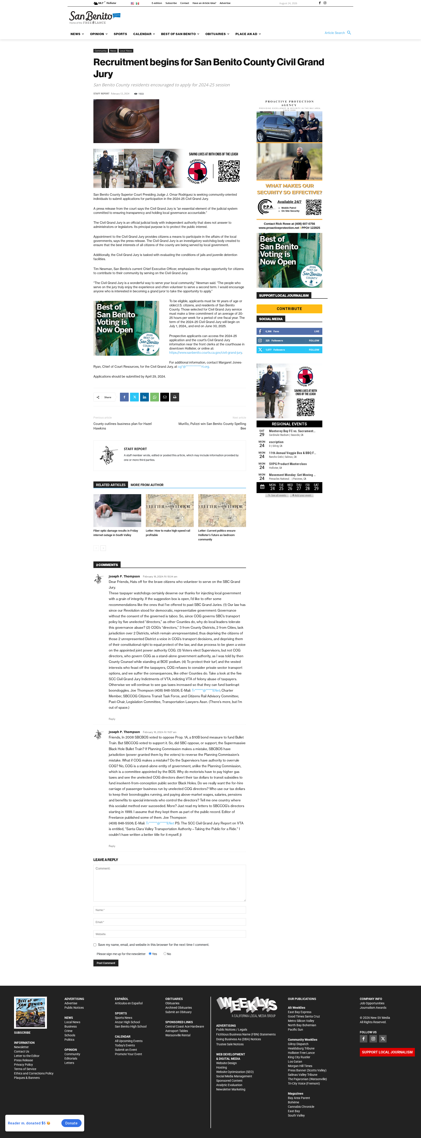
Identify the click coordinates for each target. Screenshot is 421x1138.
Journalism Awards (373, 1007)
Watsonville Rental (177, 1035)
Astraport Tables (176, 1031)
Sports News (123, 1017)
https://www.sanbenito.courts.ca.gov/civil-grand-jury (205, 353)
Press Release (23, 1060)
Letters (69, 1063)
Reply (112, 719)
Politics (69, 1039)
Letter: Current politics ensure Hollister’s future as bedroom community (216, 535)
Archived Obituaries (178, 1007)
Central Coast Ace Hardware (184, 1026)
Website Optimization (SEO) (235, 1072)
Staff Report (101, 93)
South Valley (296, 1115)
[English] (133, 3)
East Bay (294, 1111)
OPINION (70, 1049)
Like (316, 331)
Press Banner (297, 1070)
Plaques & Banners (27, 1077)
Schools (69, 1035)
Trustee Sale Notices (230, 1044)
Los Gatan (295, 1061)
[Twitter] (134, 397)
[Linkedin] (144, 397)
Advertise (70, 1003)
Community (101, 50)
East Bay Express (299, 1012)
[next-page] (103, 548)
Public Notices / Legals (231, 1029)
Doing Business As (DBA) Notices (238, 1039)
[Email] (164, 397)
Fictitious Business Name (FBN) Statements (246, 1034)
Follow (314, 340)
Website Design (226, 1063)
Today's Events (125, 1045)
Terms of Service (25, 1069)
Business (70, 1026)
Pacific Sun (295, 1029)
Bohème (293, 1102)
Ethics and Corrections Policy (34, 1073)
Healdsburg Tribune (301, 1048)
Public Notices (74, 1007)
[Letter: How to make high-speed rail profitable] (170, 510)
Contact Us (21, 1051)
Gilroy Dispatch (298, 1044)
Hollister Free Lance (301, 1053)
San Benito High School (130, 1026)
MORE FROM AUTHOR (147, 485)
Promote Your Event (128, 1054)
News (113, 50)
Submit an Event (126, 1049)
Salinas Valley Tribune (302, 1074)
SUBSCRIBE (22, 1032)
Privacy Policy (23, 1064)
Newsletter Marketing (230, 1089)
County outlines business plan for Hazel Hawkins (122, 426)
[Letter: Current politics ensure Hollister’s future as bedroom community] (222, 510)
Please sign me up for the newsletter (121, 954)
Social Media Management (234, 1076)
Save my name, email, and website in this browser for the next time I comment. (153, 945)
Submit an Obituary (178, 1012)
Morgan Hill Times (300, 1066)
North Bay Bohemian (302, 1025)
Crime (68, 1031)
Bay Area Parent (299, 1098)
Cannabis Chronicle (301, 1106)
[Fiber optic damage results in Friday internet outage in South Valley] (117, 510)
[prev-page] (96, 548)
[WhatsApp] (154, 397)
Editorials (70, 1058)
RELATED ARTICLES (110, 485)
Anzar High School (127, 1022)
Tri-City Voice (296, 1083)
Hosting (221, 1067)
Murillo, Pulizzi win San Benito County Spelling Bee (212, 426)
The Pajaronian (298, 1079)
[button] (339, 33)
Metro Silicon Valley (301, 1021)
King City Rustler (299, 1057)
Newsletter (21, 1047)
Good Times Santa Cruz (304, 1016)
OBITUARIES (174, 999)
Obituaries (172, 1003)
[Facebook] (319, 3)
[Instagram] (325, 3)
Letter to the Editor (26, 1056)
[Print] (174, 397)
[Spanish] (138, 3)
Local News (126, 50)
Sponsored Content (229, 1080)
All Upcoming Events (129, 1041)
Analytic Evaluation (229, 1085)
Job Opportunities (372, 1003)
